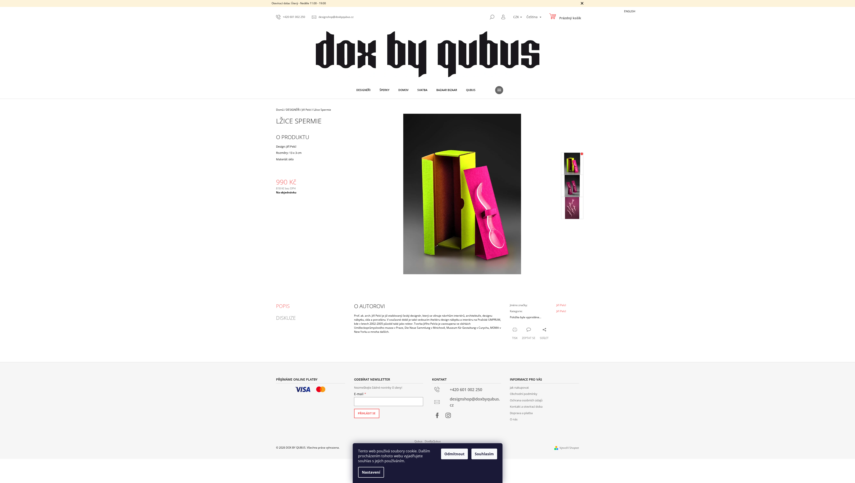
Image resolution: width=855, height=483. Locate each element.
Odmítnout (454, 453)
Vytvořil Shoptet (569, 448)
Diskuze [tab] (286, 317)
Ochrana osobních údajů (526, 400)
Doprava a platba (521, 413)
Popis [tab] (283, 306)
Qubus (418, 441)
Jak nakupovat (519, 388)
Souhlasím (484, 453)
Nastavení (371, 472)
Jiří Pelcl (561, 305)
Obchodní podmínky (523, 394)
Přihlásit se (367, 413)
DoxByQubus (433, 441)
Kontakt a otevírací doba (526, 407)
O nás (513, 419)
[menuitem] (363, 90)
